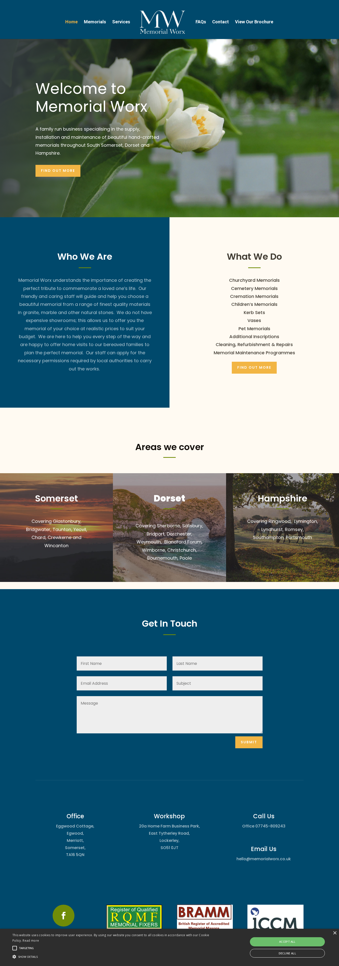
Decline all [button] (287, 953)
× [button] (335, 933)
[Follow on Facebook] (63, 916)
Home (71, 22)
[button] (114, 957)
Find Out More (254, 367)
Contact (220, 22)
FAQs (201, 22)
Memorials (95, 22)
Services (121, 22)
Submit (249, 742)
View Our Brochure (254, 22)
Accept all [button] (287, 941)
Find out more (58, 170)
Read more (31, 940)
